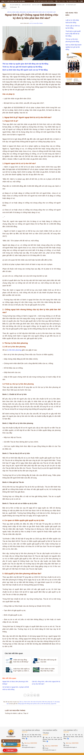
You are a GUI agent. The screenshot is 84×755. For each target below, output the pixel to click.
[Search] (18, 7)
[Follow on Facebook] (78, 1)
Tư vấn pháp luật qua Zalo (12, 741)
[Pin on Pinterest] (34, 695)
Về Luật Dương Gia (15, 4)
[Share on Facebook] (24, 695)
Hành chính (15, 12)
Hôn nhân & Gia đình (26, 12)
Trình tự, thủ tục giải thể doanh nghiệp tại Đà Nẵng (22, 67)
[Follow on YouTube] (81, 1)
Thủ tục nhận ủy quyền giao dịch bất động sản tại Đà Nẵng (25, 64)
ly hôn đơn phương (14, 350)
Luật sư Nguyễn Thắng (36, 23)
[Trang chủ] (11, 733)
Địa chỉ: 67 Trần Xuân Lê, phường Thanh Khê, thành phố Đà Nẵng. (52, 739)
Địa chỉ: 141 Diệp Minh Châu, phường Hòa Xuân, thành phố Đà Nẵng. (31, 736)
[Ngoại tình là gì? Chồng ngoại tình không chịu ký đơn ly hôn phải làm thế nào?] (31, 43)
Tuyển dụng (13, 7)
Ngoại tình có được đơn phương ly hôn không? (15, 683)
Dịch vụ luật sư (36, 4)
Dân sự (9, 12)
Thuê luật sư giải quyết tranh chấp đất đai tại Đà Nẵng (73, 33)
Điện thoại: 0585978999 (30, 743)
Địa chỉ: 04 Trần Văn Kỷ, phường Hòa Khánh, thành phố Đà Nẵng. (73, 736)
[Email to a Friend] (31, 695)
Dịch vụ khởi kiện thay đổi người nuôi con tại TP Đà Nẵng (25, 70)
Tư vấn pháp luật (71, 4)
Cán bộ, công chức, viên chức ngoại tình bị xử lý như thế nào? (46, 683)
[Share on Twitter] (28, 695)
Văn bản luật (61, 4)
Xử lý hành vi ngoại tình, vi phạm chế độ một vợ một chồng (15, 688)
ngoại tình (53, 703)
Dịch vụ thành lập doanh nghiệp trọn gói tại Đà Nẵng (73, 47)
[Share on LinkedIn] (38, 695)
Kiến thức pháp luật (48, 4)
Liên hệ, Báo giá (26, 4)
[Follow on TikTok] (80, 1)
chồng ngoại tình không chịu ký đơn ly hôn (29, 703)
